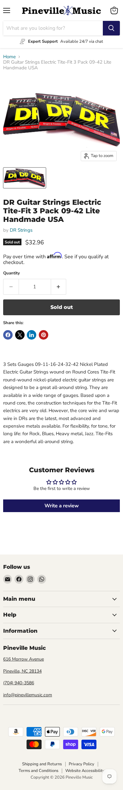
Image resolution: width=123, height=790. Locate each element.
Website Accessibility (85, 771)
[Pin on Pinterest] (43, 335)
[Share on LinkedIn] (31, 335)
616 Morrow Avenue (23, 659)
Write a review (61, 505)
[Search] (111, 28)
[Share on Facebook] (8, 335)
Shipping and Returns (42, 764)
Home (9, 57)
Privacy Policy (81, 764)
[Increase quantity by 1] (59, 287)
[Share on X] (20, 335)
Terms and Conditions (38, 771)
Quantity (11, 273)
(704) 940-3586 (18, 683)
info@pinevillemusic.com (27, 695)
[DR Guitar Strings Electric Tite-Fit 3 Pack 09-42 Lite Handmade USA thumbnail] (24, 178)
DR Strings (21, 230)
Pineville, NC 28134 (22, 671)
